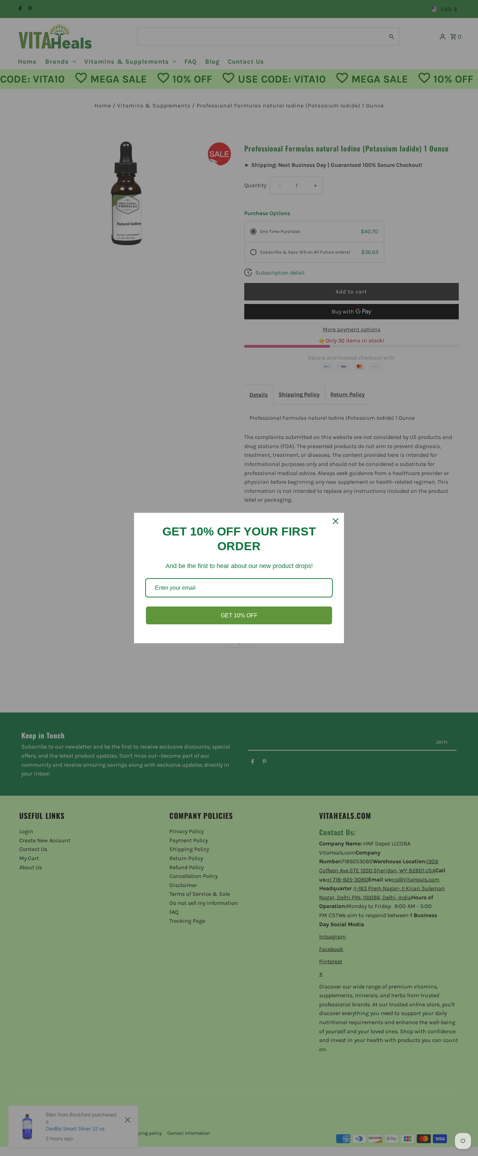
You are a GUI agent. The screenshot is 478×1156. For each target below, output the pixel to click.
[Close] (335, 521)
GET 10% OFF (239, 615)
